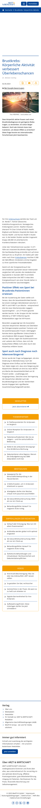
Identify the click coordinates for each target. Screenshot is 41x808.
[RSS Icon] (20, 802)
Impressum (30, 793)
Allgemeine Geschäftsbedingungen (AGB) (20, 722)
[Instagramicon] (17, 802)
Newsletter (9, 714)
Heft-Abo (36, 795)
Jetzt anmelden (10, 751)
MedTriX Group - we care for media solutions (18, 726)
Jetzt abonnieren (20, 406)
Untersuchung (14, 219)
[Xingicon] (24, 802)
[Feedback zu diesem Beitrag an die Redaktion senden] (36, 83)
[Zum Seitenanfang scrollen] (37, 804)
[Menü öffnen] (24, 4)
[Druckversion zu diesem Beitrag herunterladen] (23, 83)
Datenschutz (26, 795)
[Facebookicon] (13, 802)
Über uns (8, 709)
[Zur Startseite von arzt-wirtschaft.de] (8, 3)
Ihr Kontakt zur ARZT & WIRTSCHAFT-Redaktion (19, 718)
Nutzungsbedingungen (10, 795)
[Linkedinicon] (28, 802)
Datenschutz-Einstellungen (20, 798)
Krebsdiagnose (21, 257)
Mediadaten (9, 712)
